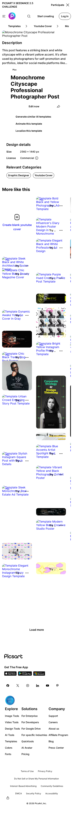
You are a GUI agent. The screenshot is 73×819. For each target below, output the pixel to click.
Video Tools (12, 722)
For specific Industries (34, 734)
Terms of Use (27, 771)
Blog (51, 741)
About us (54, 728)
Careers (53, 722)
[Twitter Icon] (17, 685)
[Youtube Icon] (47, 685)
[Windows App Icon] (39, 674)
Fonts (8, 754)
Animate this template (29, 123)
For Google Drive (31, 728)
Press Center (56, 747)
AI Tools (9, 734)
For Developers (30, 722)
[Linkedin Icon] (37, 685)
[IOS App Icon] (10, 674)
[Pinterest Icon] (57, 685)
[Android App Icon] (25, 674)
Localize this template (29, 130)
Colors (8, 747)
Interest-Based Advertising (23, 786)
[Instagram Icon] (27, 685)
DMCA (18, 793)
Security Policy (33, 793)
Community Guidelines (52, 786)
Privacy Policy (45, 771)
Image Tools (12, 715)
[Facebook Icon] (7, 685)
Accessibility (51, 793)
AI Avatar (26, 747)
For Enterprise (29, 715)
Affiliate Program (58, 734)
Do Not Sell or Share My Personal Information (36, 778)
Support (53, 715)
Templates (11, 741)
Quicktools (27, 741)
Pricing (25, 754)
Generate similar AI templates (33, 116)
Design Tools (12, 728)
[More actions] (60, 205)
